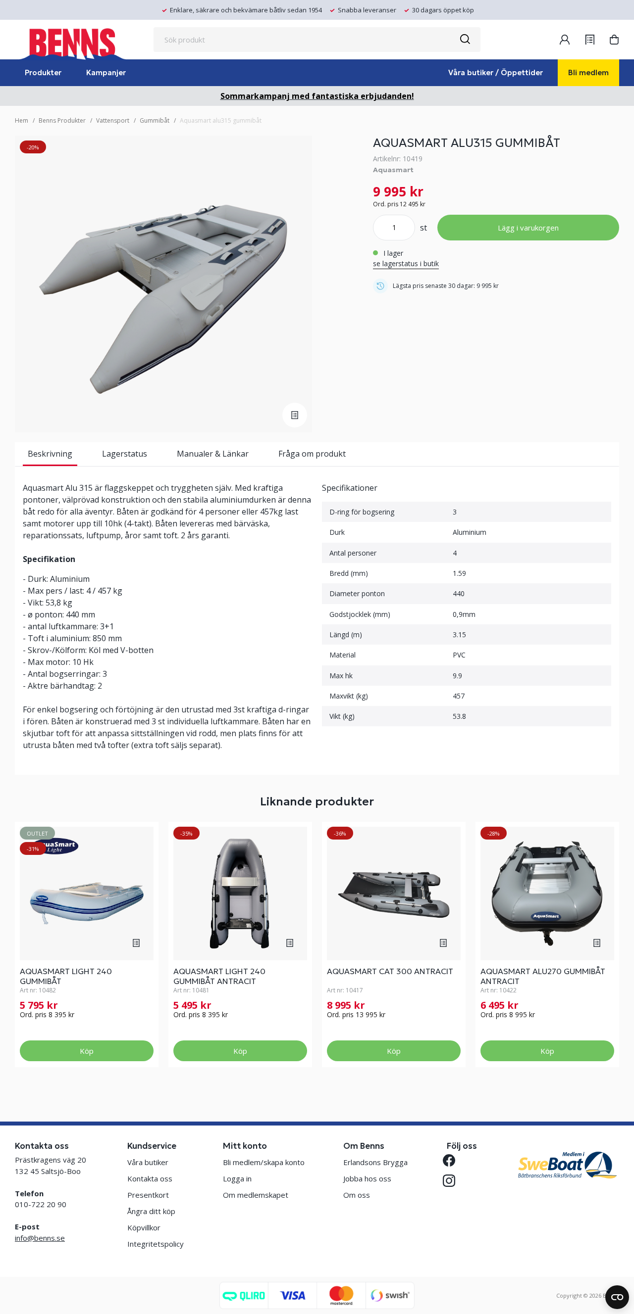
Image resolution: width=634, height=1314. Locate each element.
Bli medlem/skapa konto (264, 1162)
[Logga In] (565, 40)
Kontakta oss (149, 1178)
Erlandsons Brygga (375, 1162)
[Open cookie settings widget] (617, 1297)
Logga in (237, 1178)
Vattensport (112, 120)
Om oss (356, 1195)
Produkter (43, 72)
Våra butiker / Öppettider (495, 72)
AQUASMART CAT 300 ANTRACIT (390, 971)
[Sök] (464, 39)
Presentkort (148, 1195)
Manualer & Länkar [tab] (213, 453)
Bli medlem (588, 72)
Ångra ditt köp (151, 1211)
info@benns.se (40, 1238)
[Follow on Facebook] (453, 1160)
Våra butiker (147, 1162)
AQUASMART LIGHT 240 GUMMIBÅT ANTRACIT (219, 976)
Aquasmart (393, 169)
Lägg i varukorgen (528, 228)
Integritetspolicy (155, 1244)
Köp (87, 1051)
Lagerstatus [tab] (124, 453)
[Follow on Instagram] (453, 1181)
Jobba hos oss (367, 1178)
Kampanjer (106, 72)
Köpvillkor (143, 1227)
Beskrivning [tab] (50, 453)
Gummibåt (154, 120)
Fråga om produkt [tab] (312, 453)
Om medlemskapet (255, 1195)
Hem (21, 120)
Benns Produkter (62, 120)
